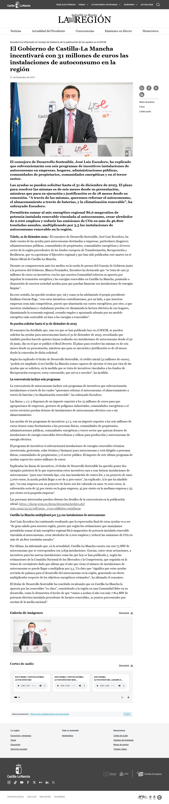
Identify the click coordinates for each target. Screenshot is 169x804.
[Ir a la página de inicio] (18, 4)
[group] (32, 683)
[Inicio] (43, 771)
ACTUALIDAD (147, 5)
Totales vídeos (120, 749)
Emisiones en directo (118, 31)
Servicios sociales (19, 749)
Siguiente (128, 697)
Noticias (16, 31)
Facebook (28, 782)
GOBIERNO (129, 5)
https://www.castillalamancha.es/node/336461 (49, 714)
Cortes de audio (120, 735)
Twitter (34, 782)
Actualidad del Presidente (48, 31)
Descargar (124, 612)
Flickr (40, 782)
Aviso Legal (31, 796)
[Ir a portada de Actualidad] (84, 19)
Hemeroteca (150, 31)
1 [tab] (15, 697)
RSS (53, 782)
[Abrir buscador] (158, 4)
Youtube (21, 782)
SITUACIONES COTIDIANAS (105, 5)
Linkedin (47, 782)
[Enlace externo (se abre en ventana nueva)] (149, 797)
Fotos (142, 107)
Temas (81, 5)
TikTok (15, 782)
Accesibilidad (59, 796)
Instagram (9, 782)
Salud (13, 740)
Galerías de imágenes (123, 740)
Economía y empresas (21, 735)
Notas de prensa (146, 102)
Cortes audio (145, 111)
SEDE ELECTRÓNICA (66, 5)
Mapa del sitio (45, 796)
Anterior (122, 697)
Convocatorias (85, 31)
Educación (15, 744)
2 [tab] (19, 697)
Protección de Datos (15, 796)
